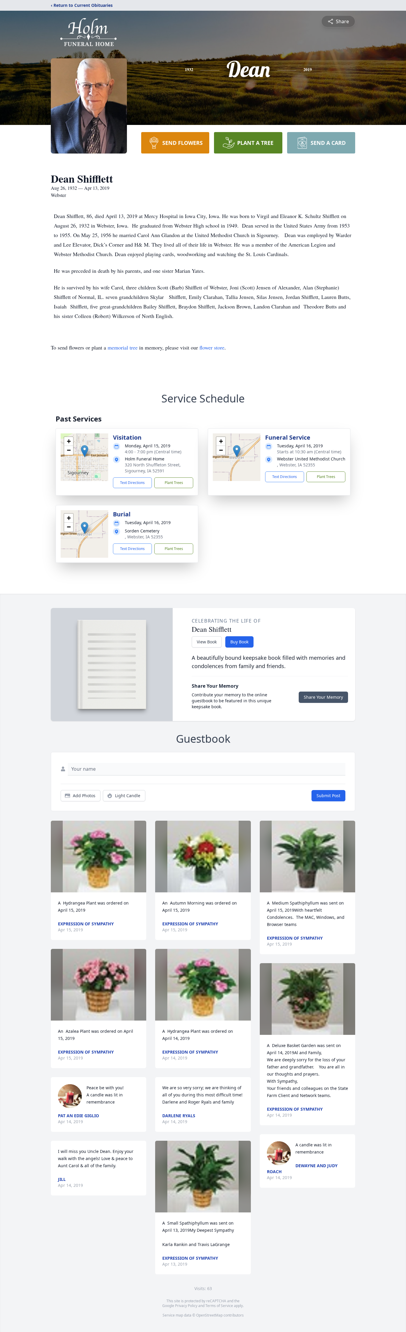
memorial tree (123, 347)
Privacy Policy (186, 1305)
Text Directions (132, 482)
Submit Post (328, 795)
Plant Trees (174, 482)
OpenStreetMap (209, 1315)
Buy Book (239, 642)
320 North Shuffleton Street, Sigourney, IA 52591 (153, 468)
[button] (84, 451)
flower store (211, 347)
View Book (207, 642)
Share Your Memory (323, 697)
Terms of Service (219, 1305)
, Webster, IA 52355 (296, 465)
